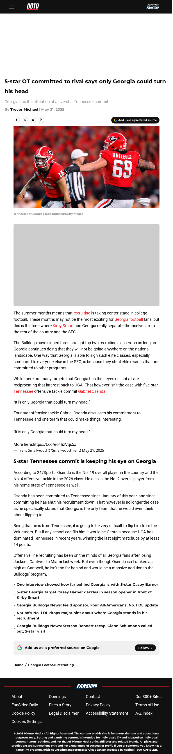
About (16, 696)
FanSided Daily (24, 704)
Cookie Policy (23, 713)
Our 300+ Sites (148, 696)
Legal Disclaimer (64, 713)
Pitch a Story (60, 704)
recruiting (81, 313)
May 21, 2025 (93, 450)
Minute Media (33, 733)
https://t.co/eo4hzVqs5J (54, 444)
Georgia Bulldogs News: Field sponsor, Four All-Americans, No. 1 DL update (87, 605)
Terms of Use (147, 704)
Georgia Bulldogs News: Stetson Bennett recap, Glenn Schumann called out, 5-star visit (84, 628)
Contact (93, 696)
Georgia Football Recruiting (51, 665)
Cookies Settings (26, 721)
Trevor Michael (24, 109)
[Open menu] (11, 6)
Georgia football (128, 319)
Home (18, 665)
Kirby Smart (63, 325)
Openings (57, 696)
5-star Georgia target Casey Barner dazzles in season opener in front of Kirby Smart (84, 595)
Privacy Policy (98, 704)
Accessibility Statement (107, 713)
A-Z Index (144, 713)
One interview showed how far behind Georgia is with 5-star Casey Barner (87, 584)
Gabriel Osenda (91, 391)
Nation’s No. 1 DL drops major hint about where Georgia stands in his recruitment (82, 615)
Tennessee (23, 391)
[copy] (41, 120)
